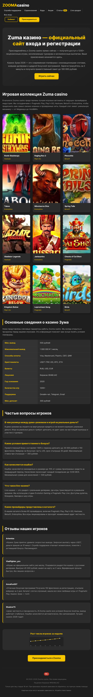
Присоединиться (29, 19)
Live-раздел (75, 10)
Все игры (8, 15)
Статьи (61, 10)
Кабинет (11, 19)
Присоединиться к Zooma (46, 658)
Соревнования (30, 10)
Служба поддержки (12, 10)
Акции (50, 10)
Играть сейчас (46, 76)
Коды (42, 10)
